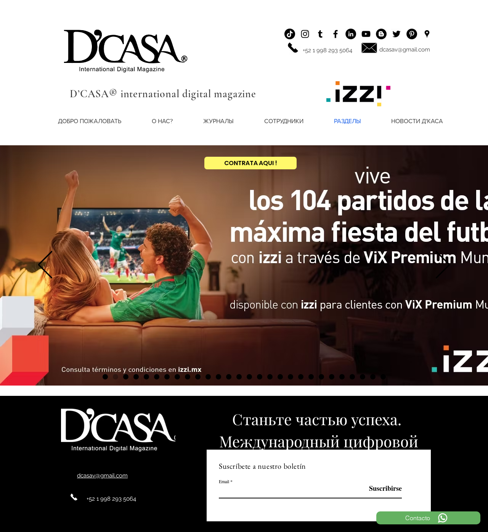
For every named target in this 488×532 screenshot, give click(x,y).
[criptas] (352, 376)
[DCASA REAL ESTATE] (342, 376)
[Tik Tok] (289, 34)
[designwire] (228, 376)
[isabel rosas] (373, 376)
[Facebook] (335, 34)
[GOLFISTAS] (198, 376)
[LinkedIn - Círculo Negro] (350, 34)
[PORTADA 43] (208, 376)
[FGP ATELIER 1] (270, 376)
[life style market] (311, 376)
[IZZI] (115, 376)
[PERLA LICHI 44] (300, 376)
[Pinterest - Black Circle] (411, 34)
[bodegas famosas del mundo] (321, 376)
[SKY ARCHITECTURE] (259, 376)
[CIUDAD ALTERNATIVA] (218, 376)
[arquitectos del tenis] (177, 376)
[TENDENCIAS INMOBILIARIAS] (187, 376)
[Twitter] (396, 34)
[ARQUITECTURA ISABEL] (249, 376)
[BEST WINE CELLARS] (383, 376)
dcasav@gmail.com (404, 49)
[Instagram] (305, 34)
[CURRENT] (156, 376)
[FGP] (125, 376)
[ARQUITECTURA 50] (136, 376)
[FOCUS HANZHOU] (290, 376)
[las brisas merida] (146, 376)
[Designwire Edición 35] (280, 376)
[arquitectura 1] (167, 376)
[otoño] (331, 376)
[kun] (105, 376)
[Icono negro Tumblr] (320, 34)
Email (224, 481)
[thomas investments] (239, 376)
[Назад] (45, 265)
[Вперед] (443, 265)
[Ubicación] (427, 34)
